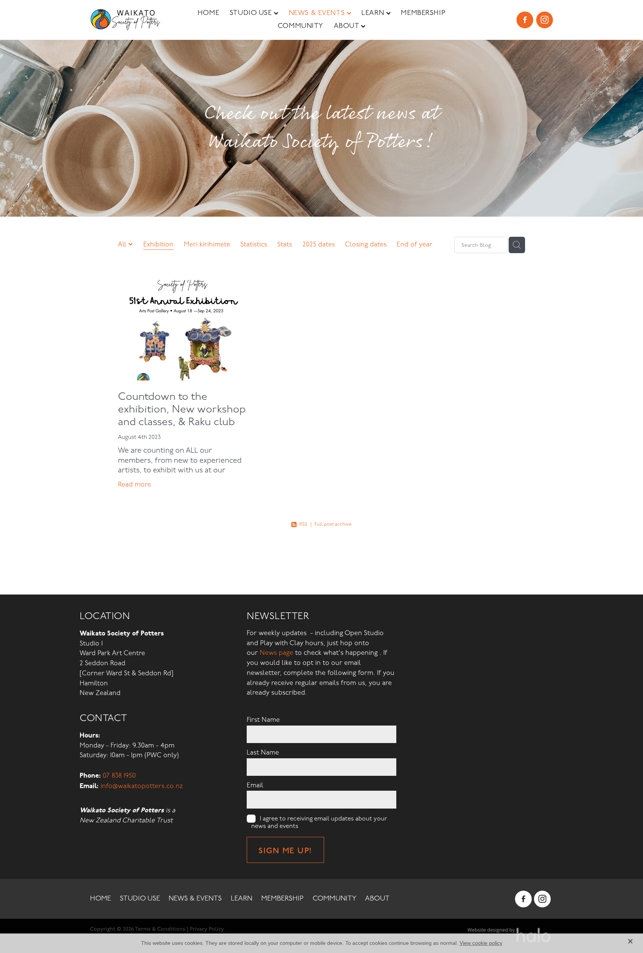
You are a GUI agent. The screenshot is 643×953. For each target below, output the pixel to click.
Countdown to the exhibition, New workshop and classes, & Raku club (182, 409)
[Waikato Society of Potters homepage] (136, 20)
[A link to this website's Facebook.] (524, 20)
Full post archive (333, 524)
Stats (284, 244)
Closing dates (366, 244)
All (123, 244)
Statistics (253, 244)
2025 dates (319, 244)
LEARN (373, 13)
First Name (263, 720)
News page (276, 653)
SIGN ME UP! (285, 849)
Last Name (263, 752)
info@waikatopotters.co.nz (141, 786)
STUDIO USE (252, 13)
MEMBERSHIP (423, 13)
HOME (208, 13)
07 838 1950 (119, 776)
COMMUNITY (300, 26)
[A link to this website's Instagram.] (544, 20)
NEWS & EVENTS (318, 13)
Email (255, 785)
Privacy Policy (207, 929)
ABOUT (347, 26)
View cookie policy (481, 943)
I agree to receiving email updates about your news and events (319, 822)
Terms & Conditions (160, 929)
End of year (414, 244)
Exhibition (158, 244)
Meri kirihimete (207, 244)
